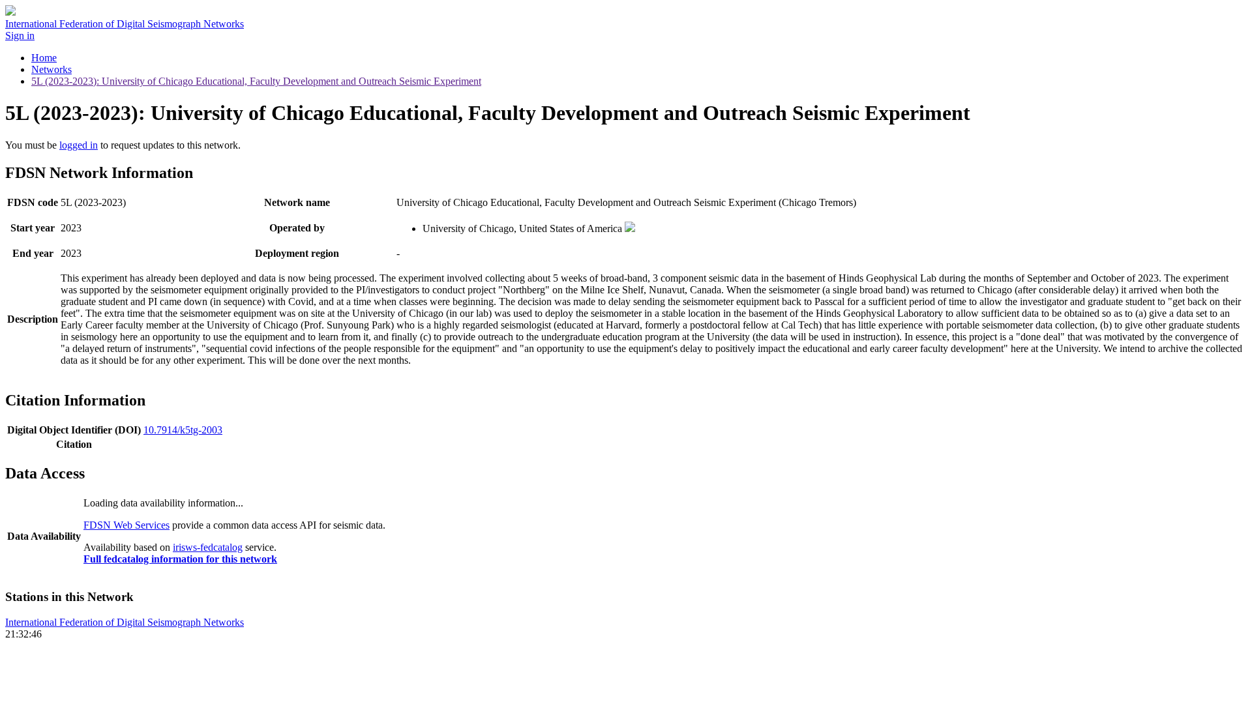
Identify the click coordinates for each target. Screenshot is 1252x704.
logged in (78, 145)
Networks (51, 69)
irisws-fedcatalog (208, 547)
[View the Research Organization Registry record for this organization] (630, 228)
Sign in (20, 35)
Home (44, 57)
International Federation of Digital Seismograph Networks (124, 622)
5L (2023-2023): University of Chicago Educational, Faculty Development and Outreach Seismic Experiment (256, 81)
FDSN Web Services (126, 525)
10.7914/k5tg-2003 (182, 429)
